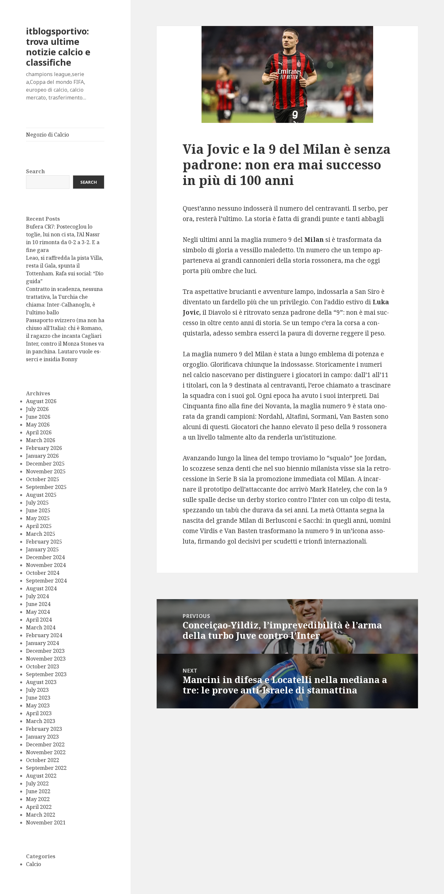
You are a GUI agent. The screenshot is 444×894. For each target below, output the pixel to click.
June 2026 (38, 416)
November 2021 (46, 822)
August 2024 (41, 588)
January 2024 (42, 643)
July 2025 (37, 502)
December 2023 (45, 650)
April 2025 (39, 526)
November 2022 (46, 752)
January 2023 (42, 736)
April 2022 (39, 806)
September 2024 (46, 580)
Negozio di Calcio (47, 134)
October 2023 (42, 666)
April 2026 (39, 432)
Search (35, 171)
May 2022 (38, 799)
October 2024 (42, 572)
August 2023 (41, 682)
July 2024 (37, 596)
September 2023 (46, 674)
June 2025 (38, 510)
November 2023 (46, 658)
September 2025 (46, 487)
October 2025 (42, 479)
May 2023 (38, 705)
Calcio (33, 864)
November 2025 (46, 471)
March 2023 (40, 721)
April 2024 (39, 619)
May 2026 (38, 424)
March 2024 (40, 627)
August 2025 (41, 494)
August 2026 (41, 401)
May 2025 (38, 518)
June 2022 (38, 791)
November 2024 (46, 565)
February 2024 (44, 635)
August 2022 (41, 775)
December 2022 (45, 744)
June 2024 (38, 604)
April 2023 (39, 713)
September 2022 (46, 767)
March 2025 (40, 533)
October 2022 (42, 760)
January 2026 (42, 455)
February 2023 (44, 728)
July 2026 (37, 409)
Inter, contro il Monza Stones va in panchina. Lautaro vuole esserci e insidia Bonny (65, 351)
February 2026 (44, 448)
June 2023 (38, 697)
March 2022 (40, 814)
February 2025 (44, 541)
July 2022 (37, 783)
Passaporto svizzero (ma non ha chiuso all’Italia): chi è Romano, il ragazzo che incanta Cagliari (65, 328)
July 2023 (37, 689)
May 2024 (38, 611)
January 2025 (42, 549)
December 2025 (45, 463)
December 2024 (45, 557)
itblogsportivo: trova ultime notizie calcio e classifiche (58, 46)
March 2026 (40, 440)
